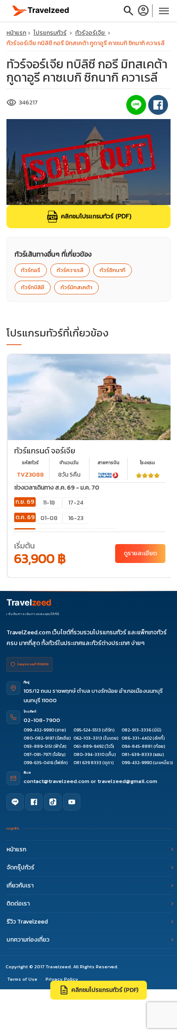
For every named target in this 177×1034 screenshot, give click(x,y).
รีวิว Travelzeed (27, 921)
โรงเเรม (147, 462)
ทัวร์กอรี (30, 270)
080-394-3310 (88, 754)
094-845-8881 (137, 746)
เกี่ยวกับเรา (20, 885)
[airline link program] (108, 474)
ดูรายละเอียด (140, 553)
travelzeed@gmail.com (127, 781)
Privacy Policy (62, 979)
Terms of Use (22, 979)
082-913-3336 (136, 730)
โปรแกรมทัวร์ (50, 32)
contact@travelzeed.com (57, 781)
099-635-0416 (38, 762)
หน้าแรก (16, 32)
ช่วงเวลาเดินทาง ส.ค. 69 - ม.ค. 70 (56, 487)
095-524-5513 (87, 730)
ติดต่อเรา (18, 903)
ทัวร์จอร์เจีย (90, 32)
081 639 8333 (87, 762)
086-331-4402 (137, 738)
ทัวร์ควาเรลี (70, 270)
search (128, 10)
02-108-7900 (42, 720)
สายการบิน (108, 462)
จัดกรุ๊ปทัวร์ (20, 867)
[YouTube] (71, 802)
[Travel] (40, 10)
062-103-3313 (87, 738)
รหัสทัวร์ (30, 462)
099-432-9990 (39, 730)
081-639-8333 (137, 754)
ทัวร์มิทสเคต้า (76, 287)
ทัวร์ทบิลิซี (32, 287)
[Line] (15, 802)
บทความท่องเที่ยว (27, 939)
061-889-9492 (88, 746)
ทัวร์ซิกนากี (112, 270)
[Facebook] (34, 802)
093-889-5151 (38, 746)
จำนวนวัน (69, 462)
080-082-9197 (39, 738)
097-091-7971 (38, 754)
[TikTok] (52, 802)
